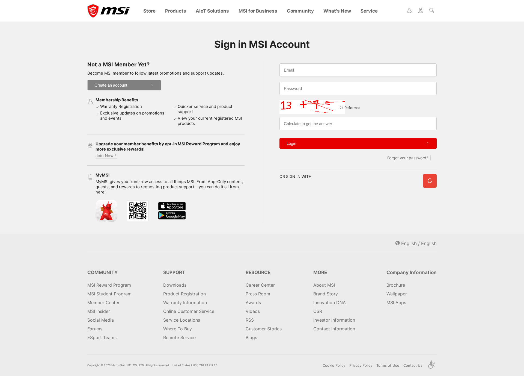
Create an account (110, 85)
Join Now (105, 155)
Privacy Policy (360, 365)
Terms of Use (387, 365)
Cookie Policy (334, 365)
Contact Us (412, 365)
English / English (418, 243)
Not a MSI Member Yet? (118, 64)
